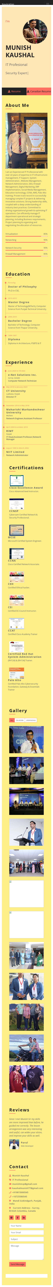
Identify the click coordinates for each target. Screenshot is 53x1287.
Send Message (17, 1264)
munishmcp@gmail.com (24, 1184)
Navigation (8, 4)
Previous (16, 1133)
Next (37, 1133)
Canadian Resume (40, 91)
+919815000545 (20, 1192)
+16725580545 (19, 1196)
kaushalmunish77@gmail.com (27, 1188)
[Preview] (33, 733)
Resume (16, 91)
